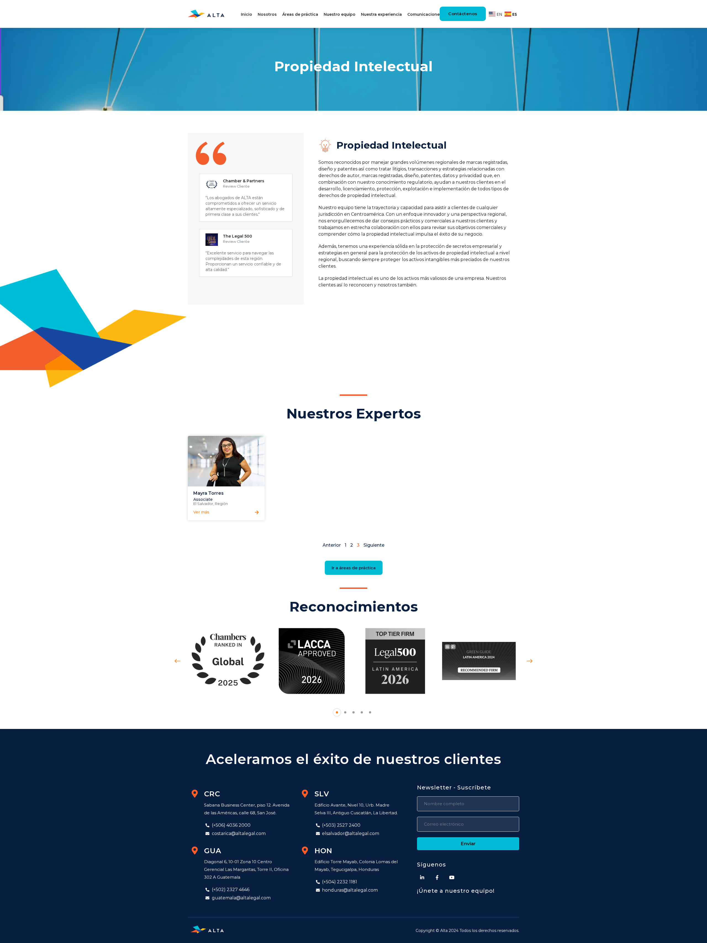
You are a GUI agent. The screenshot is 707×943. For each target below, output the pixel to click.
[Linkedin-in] (422, 877)
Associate (203, 499)
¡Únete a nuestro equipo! (456, 890)
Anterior (332, 545)
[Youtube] (451, 877)
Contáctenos (462, 13)
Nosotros (267, 14)
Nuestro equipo (339, 14)
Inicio (246, 14)
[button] (200, 510)
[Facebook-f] (437, 877)
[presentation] (177, 661)
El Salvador (203, 503)
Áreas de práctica (300, 14)
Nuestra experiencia (381, 14)
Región (221, 503)
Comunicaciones (424, 14)
